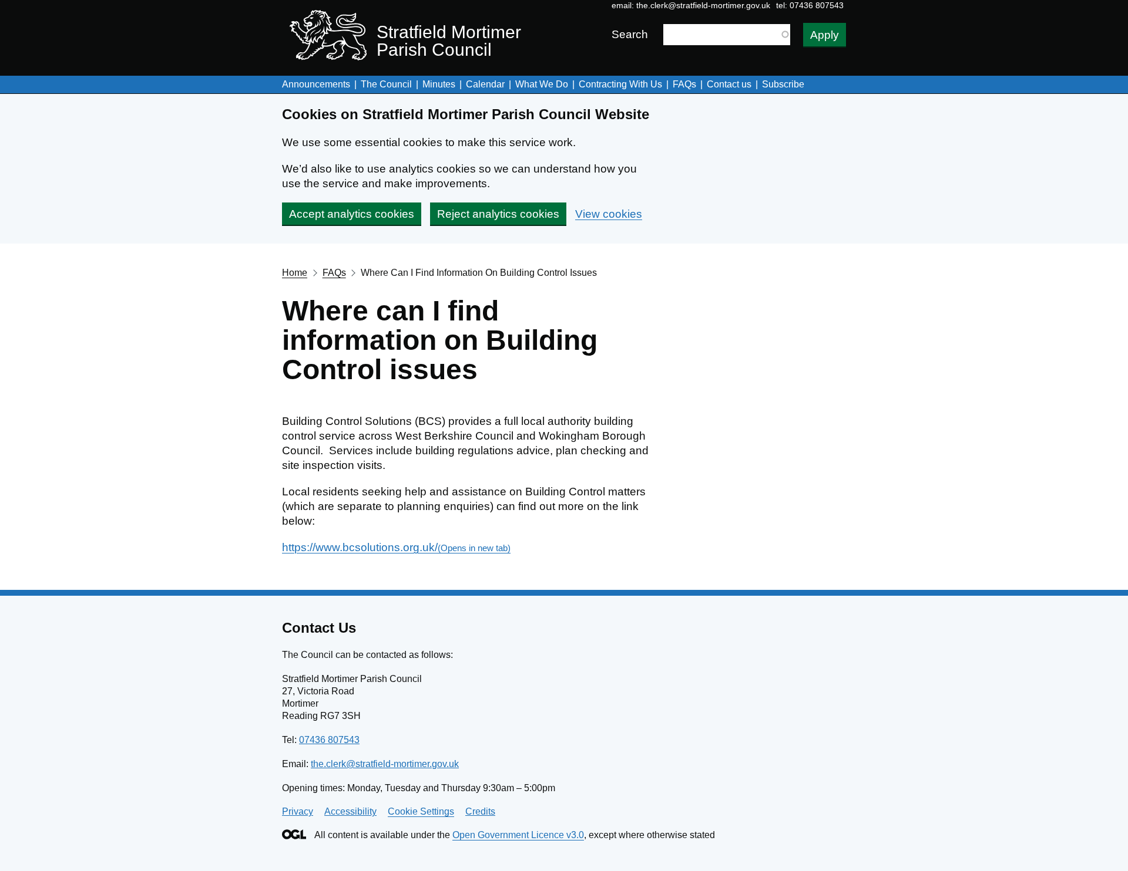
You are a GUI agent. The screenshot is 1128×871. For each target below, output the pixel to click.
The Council (386, 84)
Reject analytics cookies (498, 214)
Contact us (729, 84)
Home (294, 273)
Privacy (297, 811)
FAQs (684, 84)
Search (630, 34)
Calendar (485, 84)
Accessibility (350, 811)
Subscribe (783, 84)
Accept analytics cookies (351, 214)
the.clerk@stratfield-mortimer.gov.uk (703, 5)
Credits (480, 811)
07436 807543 (329, 740)
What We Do (541, 84)
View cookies (608, 214)
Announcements (316, 84)
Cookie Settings (421, 811)
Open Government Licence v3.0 (518, 835)
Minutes (438, 84)
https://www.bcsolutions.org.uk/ (396, 547)
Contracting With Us (620, 84)
